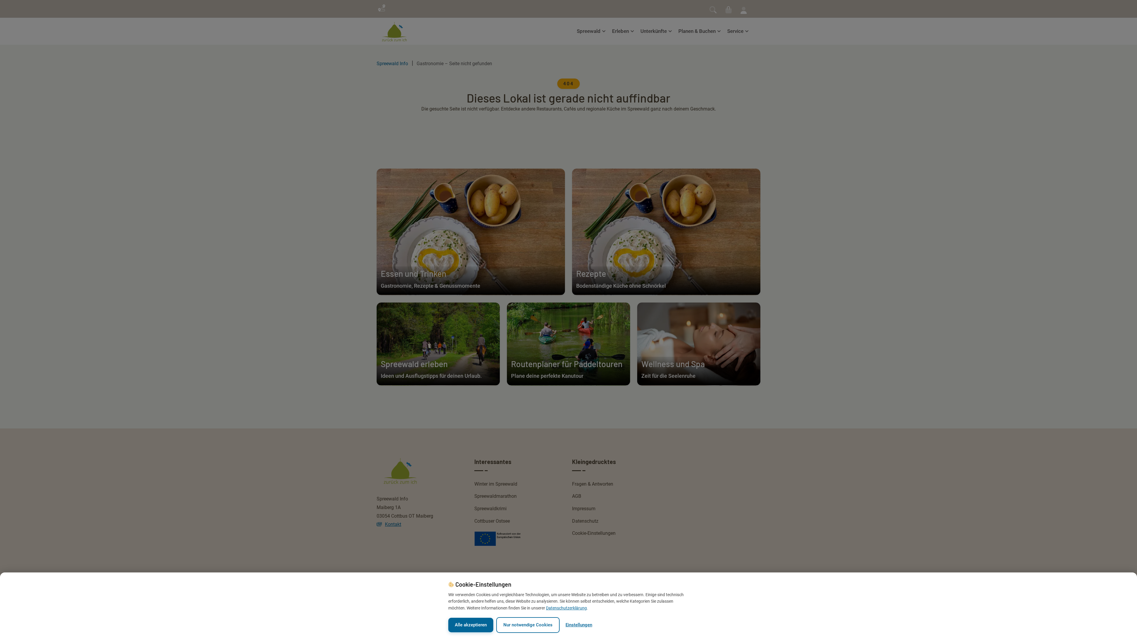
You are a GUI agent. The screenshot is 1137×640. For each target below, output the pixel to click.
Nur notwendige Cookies (528, 625)
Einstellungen (579, 625)
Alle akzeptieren (471, 625)
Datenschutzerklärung (566, 608)
